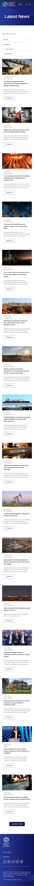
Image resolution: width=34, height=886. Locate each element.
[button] (26, 4)
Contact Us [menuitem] (6, 857)
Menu (20, 4)
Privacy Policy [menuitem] (7, 852)
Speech (6, 746)
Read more (9, 98)
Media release (8, 79)
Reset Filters (8, 54)
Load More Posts (17, 824)
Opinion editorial (9, 366)
